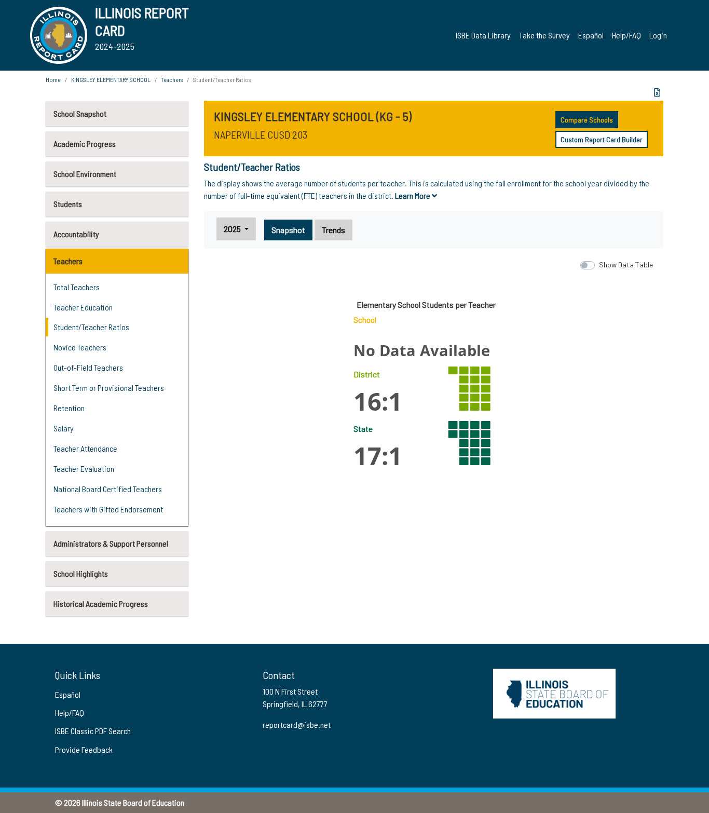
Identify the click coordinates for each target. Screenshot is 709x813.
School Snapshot (79, 113)
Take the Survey (544, 35)
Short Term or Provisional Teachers (108, 387)
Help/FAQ (626, 35)
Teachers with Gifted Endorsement (108, 509)
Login (658, 35)
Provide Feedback (84, 749)
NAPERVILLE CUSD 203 (260, 134)
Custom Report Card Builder (602, 139)
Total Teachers (76, 287)
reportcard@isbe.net (297, 724)
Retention (69, 408)
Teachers (68, 261)
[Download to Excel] (657, 92)
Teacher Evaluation (83, 468)
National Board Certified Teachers (107, 489)
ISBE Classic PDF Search (93, 731)
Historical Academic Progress (100, 603)
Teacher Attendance (85, 448)
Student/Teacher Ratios (91, 327)
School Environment (84, 174)
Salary (63, 428)
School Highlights (80, 573)
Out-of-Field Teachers (88, 367)
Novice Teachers (79, 347)
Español (591, 35)
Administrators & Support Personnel (110, 543)
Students (67, 204)
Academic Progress (84, 143)
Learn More (413, 195)
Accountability (76, 234)
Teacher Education (83, 307)
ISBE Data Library (483, 35)
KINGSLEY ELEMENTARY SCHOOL (111, 79)
